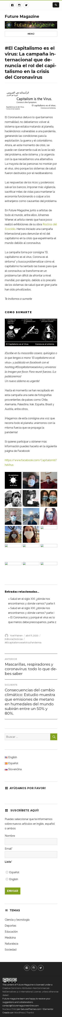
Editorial (9, 639)
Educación (11, 931)
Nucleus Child (9, 1009)
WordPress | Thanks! (24, 1012)
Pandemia (35, 642)
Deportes (10, 925)
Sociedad (10, 949)
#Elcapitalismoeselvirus (17, 642)
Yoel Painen (16, 635)
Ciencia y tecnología (17, 919)
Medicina (10, 937)
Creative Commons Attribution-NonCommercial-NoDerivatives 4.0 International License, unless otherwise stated (30, 991)
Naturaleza (11, 943)
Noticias (18, 639)
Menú (31, 34)
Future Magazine (22, 16)
